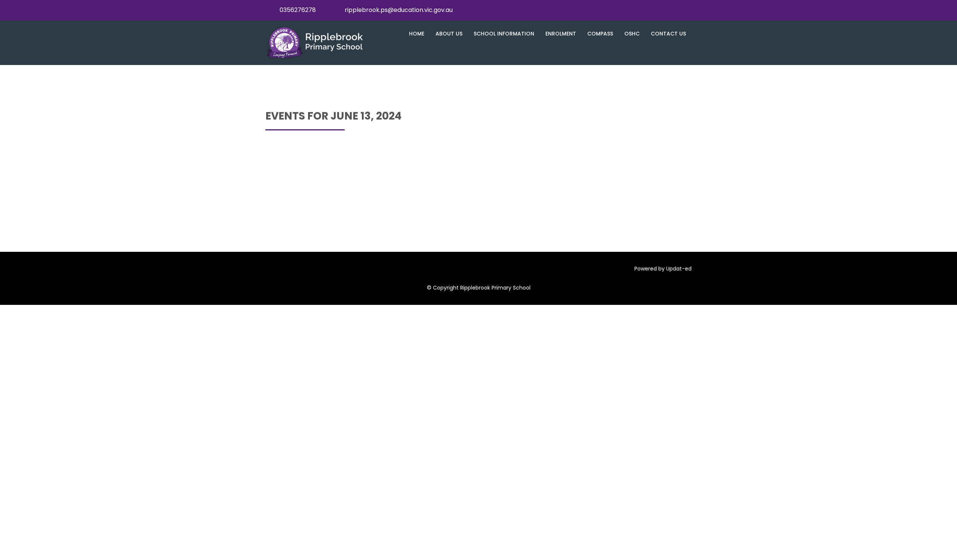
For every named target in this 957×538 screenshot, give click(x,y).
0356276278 (298, 10)
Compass (600, 33)
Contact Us (668, 33)
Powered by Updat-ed (663, 268)
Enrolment (560, 33)
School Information (504, 33)
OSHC (632, 33)
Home (416, 33)
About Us (449, 33)
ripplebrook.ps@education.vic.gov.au (399, 10)
